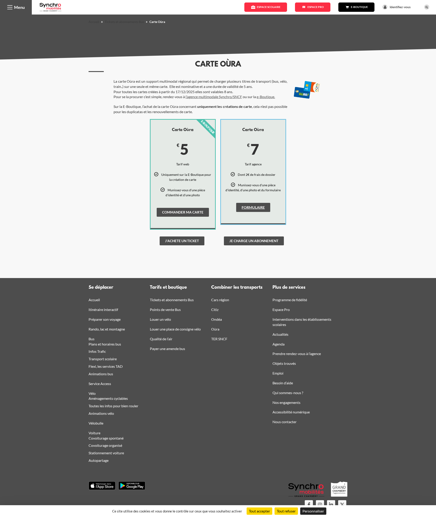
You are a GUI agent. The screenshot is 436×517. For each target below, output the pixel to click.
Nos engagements (286, 402)
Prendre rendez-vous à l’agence (296, 353)
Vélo (92, 393)
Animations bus (101, 374)
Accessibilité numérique (291, 412)
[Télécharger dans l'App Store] (102, 485)
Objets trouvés (284, 363)
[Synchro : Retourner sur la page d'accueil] (50, 7)
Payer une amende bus (167, 348)
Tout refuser (286, 511)
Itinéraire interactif (103, 309)
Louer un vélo (160, 319)
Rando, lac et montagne (107, 329)
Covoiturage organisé (105, 445)
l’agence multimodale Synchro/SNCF (214, 96)
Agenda (278, 344)
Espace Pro (281, 309)
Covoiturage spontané (106, 438)
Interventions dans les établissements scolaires (301, 322)
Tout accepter (259, 511)
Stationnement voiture (106, 453)
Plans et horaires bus (105, 344)
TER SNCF (219, 339)
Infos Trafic (97, 351)
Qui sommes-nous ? (287, 392)
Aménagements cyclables (108, 398)
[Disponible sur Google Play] (131, 485)
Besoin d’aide (282, 383)
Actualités (280, 334)
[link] (182, 240)
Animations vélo (101, 413)
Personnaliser (313, 511)
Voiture (94, 433)
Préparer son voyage (105, 319)
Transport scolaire (103, 359)
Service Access (100, 383)
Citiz (214, 309)
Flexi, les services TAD (106, 366)
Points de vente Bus (165, 309)
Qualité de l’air (161, 339)
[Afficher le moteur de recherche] (426, 7)
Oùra (215, 329)
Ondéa (216, 319)
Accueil (94, 22)
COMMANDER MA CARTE (182, 212)
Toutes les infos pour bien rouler (113, 406)
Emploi (277, 373)
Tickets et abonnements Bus (124, 22)
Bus (91, 339)
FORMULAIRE (253, 207)
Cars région (220, 300)
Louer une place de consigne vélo (175, 329)
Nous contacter (284, 422)
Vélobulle (96, 423)
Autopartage (99, 460)
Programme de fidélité (289, 300)
